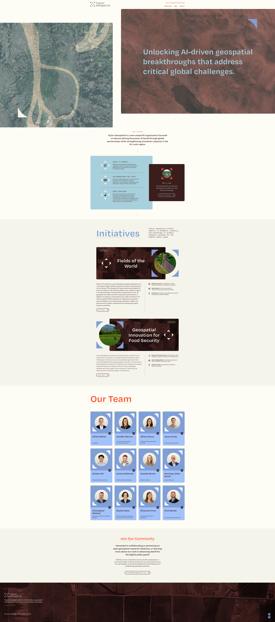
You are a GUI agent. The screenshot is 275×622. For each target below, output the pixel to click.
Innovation (168, 6)
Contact (182, 6)
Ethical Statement (10, 605)
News (175, 6)
